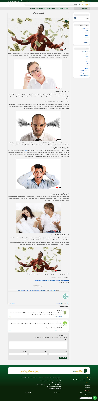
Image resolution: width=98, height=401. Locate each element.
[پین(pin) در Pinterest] (36, 286)
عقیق (87, 54)
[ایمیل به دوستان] (38, 286)
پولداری (34, 290)
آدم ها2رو (43, 290)
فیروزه (87, 59)
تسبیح (87, 33)
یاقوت (87, 56)
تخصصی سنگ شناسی (84, 70)
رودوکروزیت (12, 303)
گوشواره (86, 37)
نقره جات (86, 40)
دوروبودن (27, 290)
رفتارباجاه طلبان (23, 290)
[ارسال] (25, 5)
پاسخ (9, 316)
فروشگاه (61, 8)
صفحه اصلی (66, 8)
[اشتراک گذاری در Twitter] (40, 286)
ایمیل (45, 351)
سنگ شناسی (48, 8)
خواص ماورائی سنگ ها (84, 75)
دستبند (86, 35)
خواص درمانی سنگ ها (84, 73)
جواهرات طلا (85, 42)
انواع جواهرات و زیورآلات (40, 8)
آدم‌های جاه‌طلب (39, 290)
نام (66, 351)
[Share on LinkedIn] (34, 286)
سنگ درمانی (32, 8)
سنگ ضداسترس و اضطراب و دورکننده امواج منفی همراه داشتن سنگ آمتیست (52, 280)
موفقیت (19, 290)
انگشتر (58, 8)
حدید (87, 66)
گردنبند (86, 30)
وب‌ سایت (25, 351)
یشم (87, 61)
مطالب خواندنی (52, 290)
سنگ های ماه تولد (84, 51)
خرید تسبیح (53, 8)
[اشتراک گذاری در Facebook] (42, 286)
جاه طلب (31, 290)
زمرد (87, 63)
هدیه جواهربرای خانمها (61, 303)
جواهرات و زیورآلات (84, 28)
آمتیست (86, 68)
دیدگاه (65, 340)
